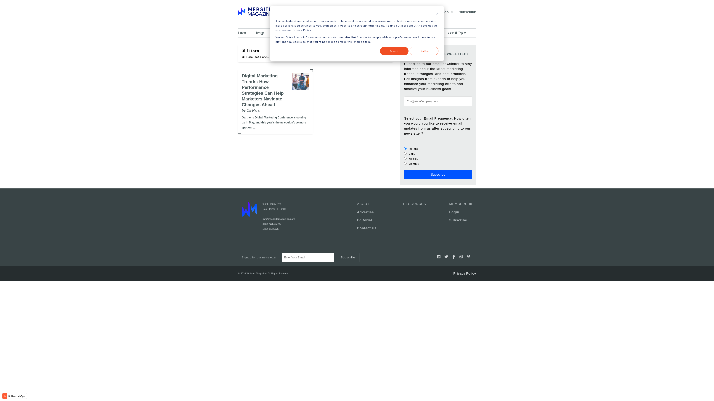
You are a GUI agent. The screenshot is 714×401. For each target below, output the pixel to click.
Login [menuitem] (454, 212)
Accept (394, 51)
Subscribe (467, 12)
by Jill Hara (251, 110)
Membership (460, 204)
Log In (448, 12)
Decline (424, 51)
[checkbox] (438, 156)
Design (260, 32)
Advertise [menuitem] (365, 212)
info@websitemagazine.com (279, 219)
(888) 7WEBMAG (272, 224)
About (363, 204)
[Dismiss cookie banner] (437, 14)
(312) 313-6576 (271, 229)
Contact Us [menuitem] (367, 228)
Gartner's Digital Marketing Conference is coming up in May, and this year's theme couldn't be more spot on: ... (274, 122)
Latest (242, 32)
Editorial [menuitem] (364, 220)
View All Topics (457, 32)
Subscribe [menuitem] (458, 220)
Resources (414, 204)
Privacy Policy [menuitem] (464, 273)
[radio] (438, 148)
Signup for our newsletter (259, 257)
